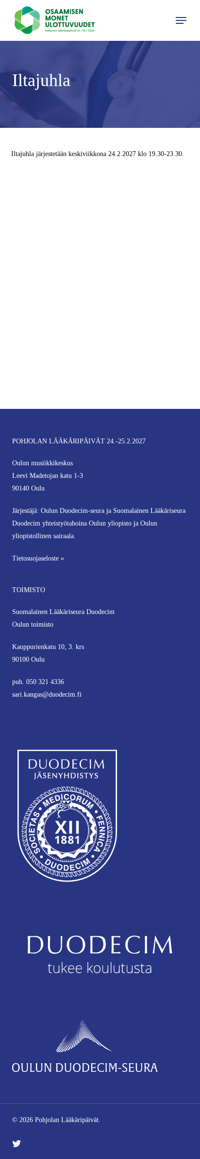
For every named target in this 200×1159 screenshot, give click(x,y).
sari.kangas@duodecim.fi (47, 694)
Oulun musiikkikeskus (42, 463)
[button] (181, 20)
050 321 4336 (45, 681)
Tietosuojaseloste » (38, 558)
